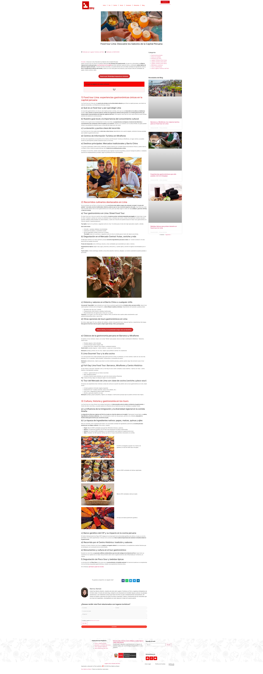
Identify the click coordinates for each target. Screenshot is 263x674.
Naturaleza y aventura (157, 65)
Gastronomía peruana (156, 55)
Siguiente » (168, 234)
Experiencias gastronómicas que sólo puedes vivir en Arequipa (163, 175)
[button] (123, 580)
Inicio (104, 5)
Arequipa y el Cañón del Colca (102, 645)
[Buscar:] (155, 644)
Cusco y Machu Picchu (100, 643)
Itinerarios (136, 5)
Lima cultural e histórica (101, 646)
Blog (143, 5)
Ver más (84, 623)
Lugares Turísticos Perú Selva (158, 61)
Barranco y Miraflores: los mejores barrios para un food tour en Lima (165, 123)
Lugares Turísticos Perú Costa (159, 60)
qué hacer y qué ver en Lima (96, 566)
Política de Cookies (160, 664)
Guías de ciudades (156, 57)
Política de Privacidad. (95, 620)
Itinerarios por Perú (156, 58)
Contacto (128, 5)
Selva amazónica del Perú (101, 648)
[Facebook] (147, 658)
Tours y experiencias (156, 66)
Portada (83, 61)
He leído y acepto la (90, 620)
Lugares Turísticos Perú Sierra (159, 63)
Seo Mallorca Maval (86, 669)
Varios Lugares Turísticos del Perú (160, 68)
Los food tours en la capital (104, 65)
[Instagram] (151, 658)
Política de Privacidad (171, 664)
